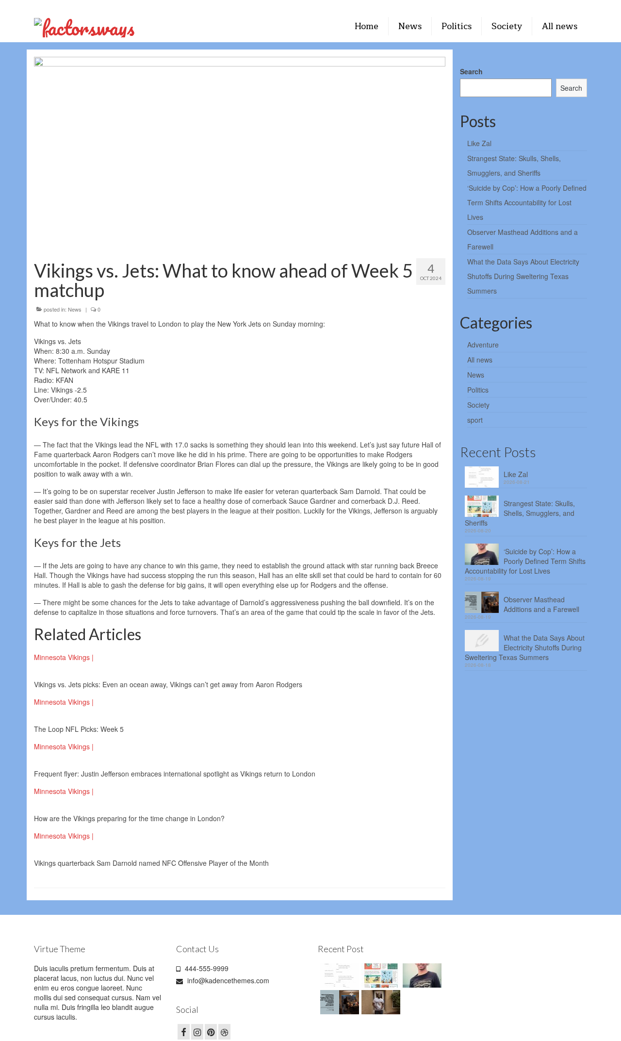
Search (471, 71)
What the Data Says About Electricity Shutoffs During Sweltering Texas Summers (523, 276)
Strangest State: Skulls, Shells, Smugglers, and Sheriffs (520, 513)
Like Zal (479, 143)
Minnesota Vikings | (64, 657)
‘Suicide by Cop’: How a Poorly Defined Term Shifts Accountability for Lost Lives (527, 202)
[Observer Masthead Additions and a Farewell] (338, 1002)
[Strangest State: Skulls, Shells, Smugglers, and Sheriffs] (379, 975)
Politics (478, 390)
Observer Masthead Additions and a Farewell (541, 604)
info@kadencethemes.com (227, 980)
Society (478, 405)
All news (479, 359)
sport (475, 420)
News (75, 309)
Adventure (483, 344)
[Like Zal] (338, 975)
